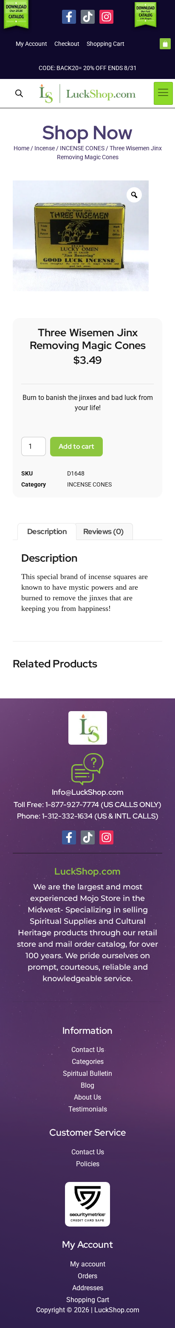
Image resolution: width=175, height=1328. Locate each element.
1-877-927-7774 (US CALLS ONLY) (103, 804)
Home (21, 148)
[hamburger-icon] (163, 93)
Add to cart (76, 446)
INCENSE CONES (82, 148)
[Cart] (165, 43)
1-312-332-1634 (68, 816)
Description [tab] (47, 531)
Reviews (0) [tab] (103, 531)
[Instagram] (106, 17)
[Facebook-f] (69, 17)
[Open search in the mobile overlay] (19, 93)
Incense (44, 148)
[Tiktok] (88, 17)
